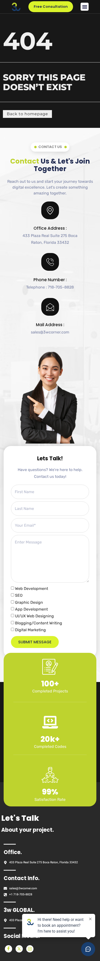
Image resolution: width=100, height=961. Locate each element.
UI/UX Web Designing (34, 616)
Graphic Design (29, 602)
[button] (85, 7)
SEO (19, 595)
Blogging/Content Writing (38, 623)
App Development (31, 609)
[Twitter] (19, 948)
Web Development (31, 588)
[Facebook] (8, 948)
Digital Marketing (30, 630)
